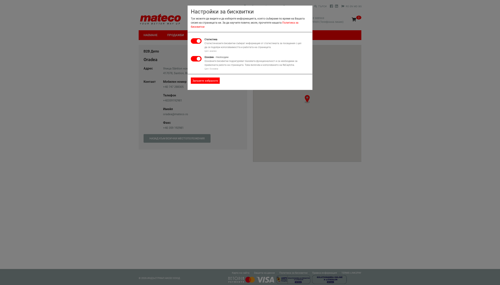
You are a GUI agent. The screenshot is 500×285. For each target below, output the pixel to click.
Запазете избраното (205, 80)
